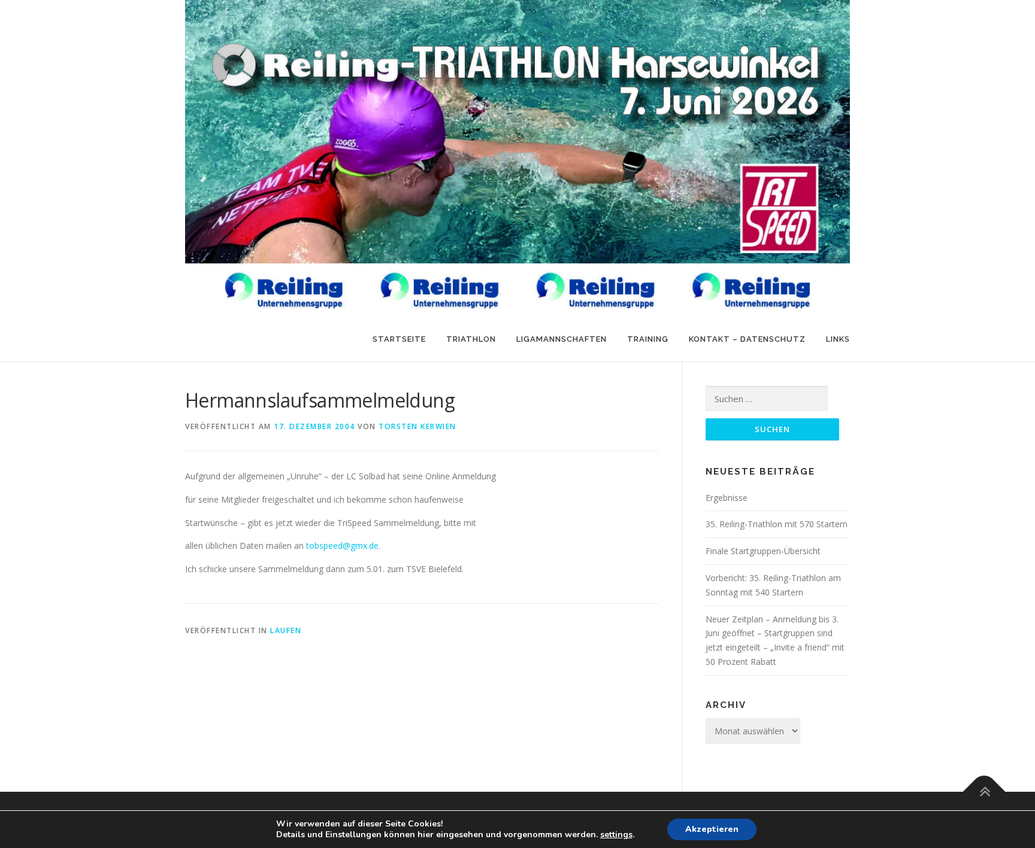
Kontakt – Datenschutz (747, 339)
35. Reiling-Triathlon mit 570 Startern (777, 524)
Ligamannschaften (561, 339)
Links (838, 339)
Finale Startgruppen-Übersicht (763, 551)
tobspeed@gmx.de (342, 545)
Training (647, 339)
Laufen (285, 630)
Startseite (399, 339)
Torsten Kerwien (417, 426)
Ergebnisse (727, 497)
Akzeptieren (712, 829)
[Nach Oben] (984, 792)
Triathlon (471, 339)
